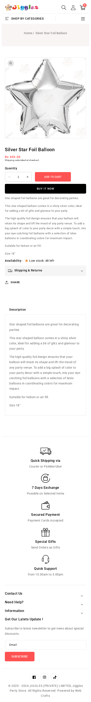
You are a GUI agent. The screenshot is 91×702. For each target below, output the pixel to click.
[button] (64, 7)
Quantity (11, 168)
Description (17, 309)
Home (28, 33)
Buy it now (45, 188)
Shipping (10, 160)
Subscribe (19, 656)
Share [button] (15, 282)
